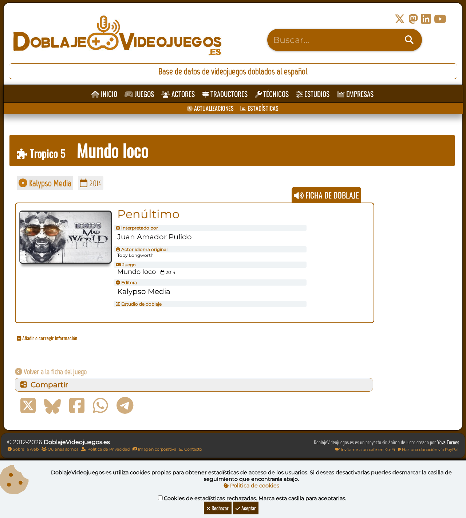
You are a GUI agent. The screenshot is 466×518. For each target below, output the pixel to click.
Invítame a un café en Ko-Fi (367, 449)
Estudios (316, 94)
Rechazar (219, 508)
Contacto (192, 449)
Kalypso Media (49, 183)
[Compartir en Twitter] (28, 406)
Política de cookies (254, 485)
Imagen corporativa (156, 449)
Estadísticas (262, 108)
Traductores (228, 94)
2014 (94, 183)
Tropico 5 (46, 153)
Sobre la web (25, 449)
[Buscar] (409, 40)
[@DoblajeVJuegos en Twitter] (399, 19)
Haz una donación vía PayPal (429, 449)
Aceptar (248, 508)
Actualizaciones (213, 108)
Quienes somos (62, 449)
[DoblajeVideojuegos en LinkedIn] (426, 19)
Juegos (143, 94)
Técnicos (275, 94)
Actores (182, 94)
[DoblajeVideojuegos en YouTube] (440, 19)
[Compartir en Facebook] (77, 406)
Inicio (108, 94)
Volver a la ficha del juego (54, 371)
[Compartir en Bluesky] (52, 406)
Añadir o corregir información (49, 338)
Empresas (359, 94)
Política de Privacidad (108, 449)
